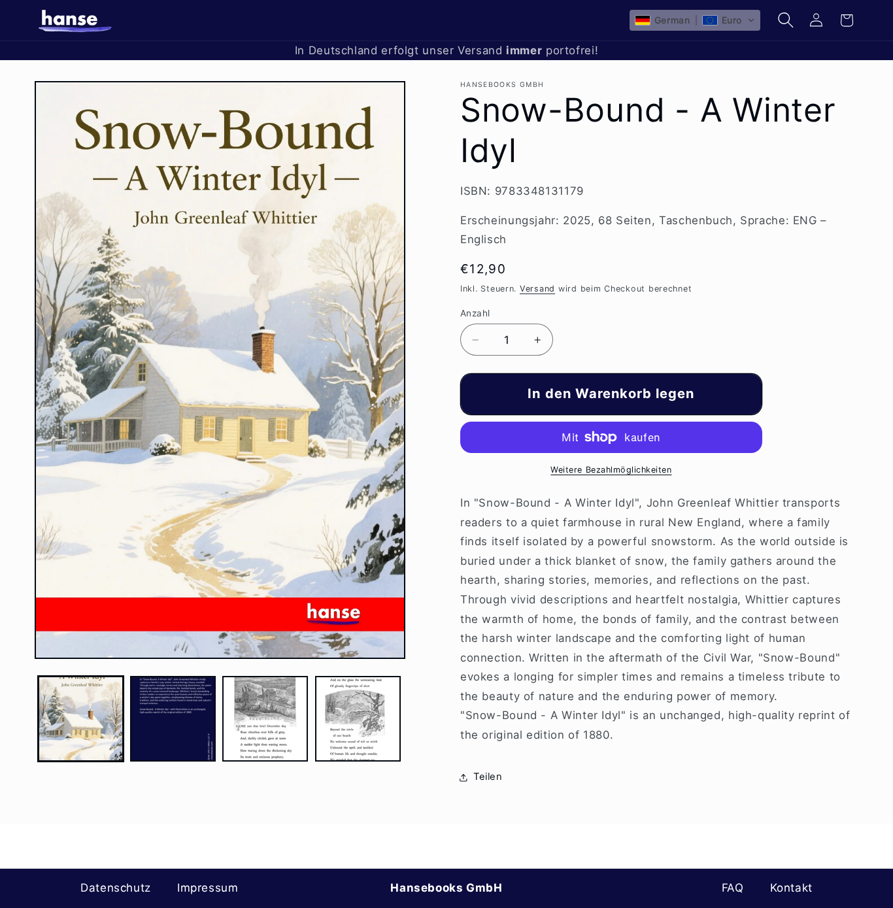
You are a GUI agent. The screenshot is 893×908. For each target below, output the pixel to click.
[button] (695, 20)
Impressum (208, 887)
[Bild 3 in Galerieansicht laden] (265, 719)
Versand (537, 289)
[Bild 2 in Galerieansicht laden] (173, 719)
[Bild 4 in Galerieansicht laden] (358, 719)
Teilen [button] (488, 776)
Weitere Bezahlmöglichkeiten (610, 470)
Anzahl (475, 313)
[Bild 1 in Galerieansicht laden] (81, 719)
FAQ (733, 887)
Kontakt (791, 887)
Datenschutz (115, 887)
